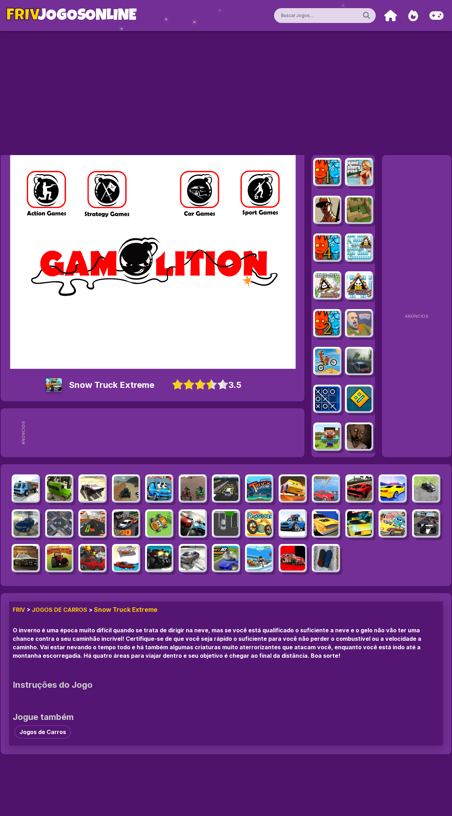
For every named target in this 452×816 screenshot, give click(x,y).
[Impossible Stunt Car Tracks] (326, 488)
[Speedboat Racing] (126, 558)
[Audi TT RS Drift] (192, 558)
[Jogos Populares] (413, 15)
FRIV (19, 609)
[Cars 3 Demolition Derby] (292, 488)
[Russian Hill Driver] (25, 488)
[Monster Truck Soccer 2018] (259, 488)
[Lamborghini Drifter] (359, 488)
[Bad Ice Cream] (359, 247)
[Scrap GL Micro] (426, 488)
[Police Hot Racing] (192, 523)
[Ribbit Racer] (159, 523)
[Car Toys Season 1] (159, 488)
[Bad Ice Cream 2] (359, 285)
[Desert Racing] (192, 488)
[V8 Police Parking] (292, 523)
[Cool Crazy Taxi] (359, 523)
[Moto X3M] (327, 361)
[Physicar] (259, 523)
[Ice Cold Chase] (326, 558)
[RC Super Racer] (92, 523)
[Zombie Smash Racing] (159, 558)
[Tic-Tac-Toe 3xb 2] (327, 398)
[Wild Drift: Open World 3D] (25, 523)
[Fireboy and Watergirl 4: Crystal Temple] (327, 247)
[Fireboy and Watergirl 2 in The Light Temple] (327, 323)
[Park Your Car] (226, 523)
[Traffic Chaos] (59, 523)
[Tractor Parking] (59, 558)
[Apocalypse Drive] (126, 488)
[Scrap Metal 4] (92, 488)
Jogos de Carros (59, 609)
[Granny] (359, 436)
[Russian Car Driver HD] (359, 361)
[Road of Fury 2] (92, 558)
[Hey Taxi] (326, 523)
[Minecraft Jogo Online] (359, 209)
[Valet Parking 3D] (126, 523)
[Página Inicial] (390, 15)
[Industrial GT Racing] (25, 558)
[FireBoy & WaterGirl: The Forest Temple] (327, 172)
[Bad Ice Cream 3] (327, 285)
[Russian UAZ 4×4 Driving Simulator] (59, 488)
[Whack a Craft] (327, 436)
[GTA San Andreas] (327, 209)
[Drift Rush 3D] (226, 558)
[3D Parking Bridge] (226, 488)
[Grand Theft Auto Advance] (359, 172)
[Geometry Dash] (359, 398)
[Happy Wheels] (359, 323)
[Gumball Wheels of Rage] (392, 523)
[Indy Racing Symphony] (426, 523)
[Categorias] (436, 15)
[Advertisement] (165, 433)
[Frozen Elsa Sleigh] (259, 558)
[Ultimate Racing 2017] (392, 488)
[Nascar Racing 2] (292, 558)
